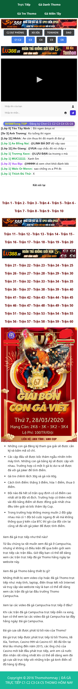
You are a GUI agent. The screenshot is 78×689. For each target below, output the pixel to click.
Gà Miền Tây (52, 13)
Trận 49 (53, 305)
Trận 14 (52, 234)
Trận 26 (10, 273)
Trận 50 (67, 305)
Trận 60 (67, 321)
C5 (51, 40)
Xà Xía (36, 32)
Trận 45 (67, 297)
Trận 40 (67, 289)
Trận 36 (10, 289)
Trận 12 (24, 234)
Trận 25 (67, 265)
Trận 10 (57, 211)
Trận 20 (67, 242)
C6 (62, 40)
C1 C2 (18, 40)
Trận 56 (10, 321)
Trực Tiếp (24, 4)
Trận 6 (69, 203)
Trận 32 (25, 281)
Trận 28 (39, 273)
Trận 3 (32, 203)
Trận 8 (32, 211)
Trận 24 (53, 265)
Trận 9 (44, 211)
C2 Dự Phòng (15, 32)
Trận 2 (19, 203)
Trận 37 (25, 289)
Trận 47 (25, 305)
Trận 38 (39, 289)
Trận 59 (53, 321)
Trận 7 (19, 211)
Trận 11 (10, 234)
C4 (40, 40)
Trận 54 (53, 313)
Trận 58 (39, 321)
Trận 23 (39, 265)
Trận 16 (10, 242)
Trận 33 (39, 281)
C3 (30, 40)
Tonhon (52, 32)
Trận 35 (67, 281)
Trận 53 (39, 313)
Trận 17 (25, 242)
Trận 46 (10, 305)
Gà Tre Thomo (26, 13)
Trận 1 (7, 203)
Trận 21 (10, 265)
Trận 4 (44, 203)
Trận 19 (53, 242)
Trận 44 (53, 297)
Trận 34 (53, 281)
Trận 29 (53, 273)
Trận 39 (53, 289)
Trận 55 (67, 313)
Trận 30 (67, 273)
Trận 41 (10, 297)
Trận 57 (25, 321)
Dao (68, 32)
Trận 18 (39, 242)
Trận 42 (25, 297)
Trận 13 (38, 234)
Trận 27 (25, 273)
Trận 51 (10, 313)
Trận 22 (25, 265)
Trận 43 (39, 297)
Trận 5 (57, 203)
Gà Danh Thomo (49, 4)
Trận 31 (10, 281)
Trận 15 (66, 234)
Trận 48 (39, 305)
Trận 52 (25, 313)
